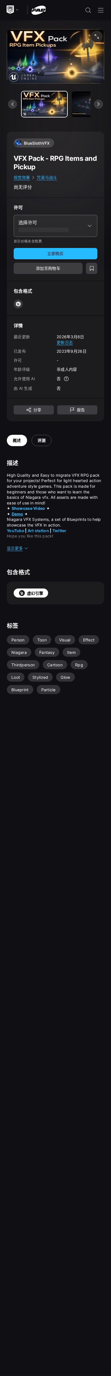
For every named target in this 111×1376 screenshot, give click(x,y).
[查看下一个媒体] (98, 104)
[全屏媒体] (96, 36)
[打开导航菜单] (100, 10)
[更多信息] (66, 378)
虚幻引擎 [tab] (35, 593)
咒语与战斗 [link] (47, 177)
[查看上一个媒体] (12, 104)
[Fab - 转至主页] (38, 9)
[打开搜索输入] (88, 10)
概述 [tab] (17, 440)
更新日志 (65, 342)
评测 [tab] (42, 440)
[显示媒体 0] (44, 104)
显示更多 (15, 548)
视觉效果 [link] (22, 177)
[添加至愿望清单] (91, 268)
